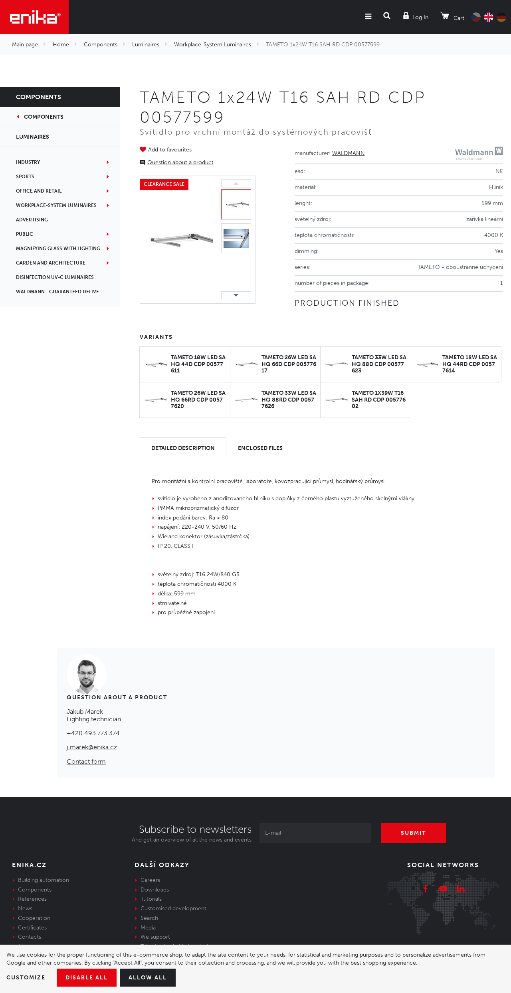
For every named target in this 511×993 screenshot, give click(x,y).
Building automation (43, 880)
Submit (413, 833)
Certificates (32, 927)
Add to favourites (170, 149)
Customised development (173, 908)
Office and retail (38, 191)
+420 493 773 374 (93, 733)
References (32, 898)
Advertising (32, 220)
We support (155, 936)
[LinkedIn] (461, 890)
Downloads (155, 889)
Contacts (29, 936)
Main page (25, 44)
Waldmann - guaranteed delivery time (67, 292)
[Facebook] (426, 890)
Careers (150, 880)
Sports (25, 176)
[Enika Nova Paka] (34, 17)
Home (61, 44)
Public (24, 234)
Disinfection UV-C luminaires (55, 277)
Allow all (148, 977)
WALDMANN (348, 153)
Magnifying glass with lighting (58, 248)
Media (148, 927)
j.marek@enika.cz (92, 747)
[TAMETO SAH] (178, 239)
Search (149, 918)
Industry (28, 162)
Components (100, 44)
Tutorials (151, 898)
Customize (26, 977)
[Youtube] (443, 890)
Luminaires (145, 44)
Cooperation (34, 918)
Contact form (86, 761)
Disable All (86, 977)
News (25, 908)
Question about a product (180, 162)
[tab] (183, 448)
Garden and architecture (50, 263)
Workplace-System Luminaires (212, 44)
